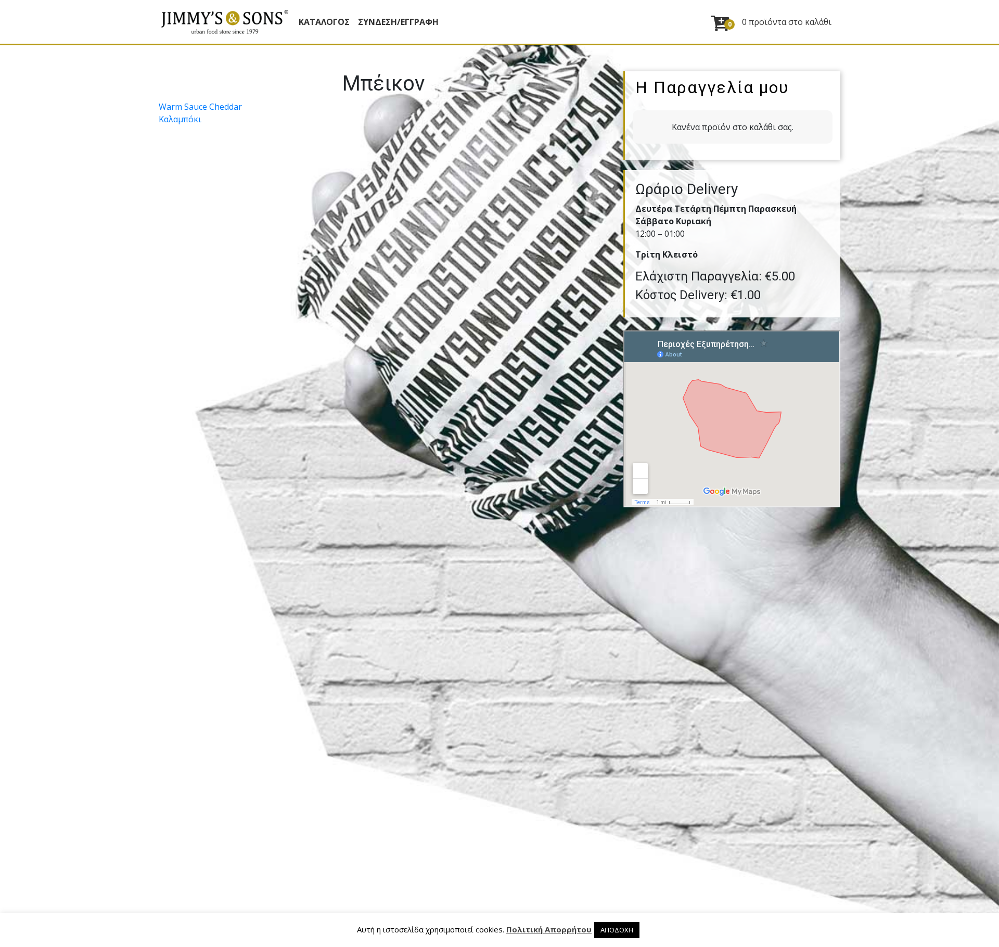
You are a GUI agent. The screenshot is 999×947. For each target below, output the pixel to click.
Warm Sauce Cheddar (200, 106)
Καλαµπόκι (180, 119)
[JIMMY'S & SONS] (224, 22)
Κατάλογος (324, 22)
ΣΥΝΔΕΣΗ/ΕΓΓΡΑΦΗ (398, 22)
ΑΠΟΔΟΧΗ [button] (616, 930)
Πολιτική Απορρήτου (549, 929)
